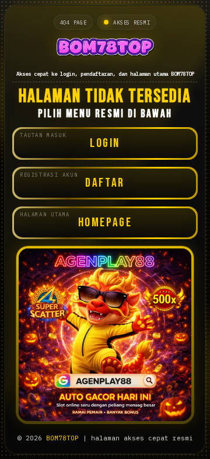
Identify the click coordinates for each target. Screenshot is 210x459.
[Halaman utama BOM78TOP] (105, 48)
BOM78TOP (62, 438)
